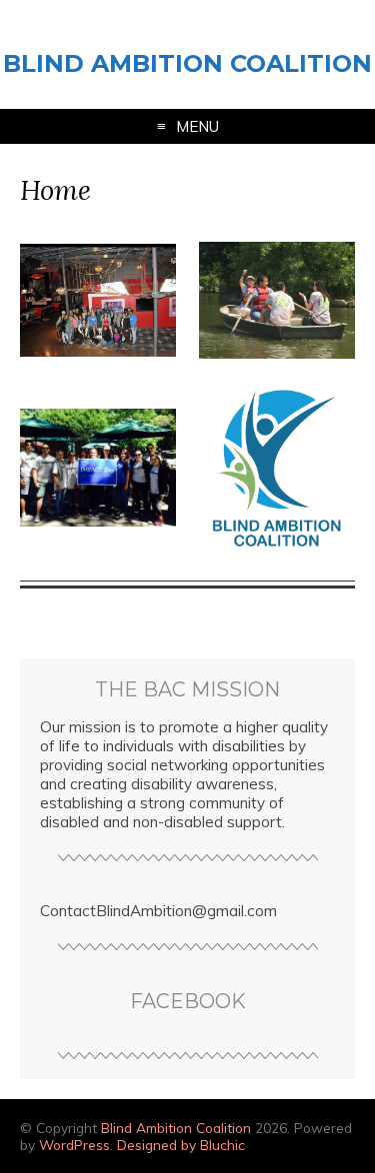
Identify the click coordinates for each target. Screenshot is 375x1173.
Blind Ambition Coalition (187, 63)
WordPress (74, 1144)
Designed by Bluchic (181, 1144)
